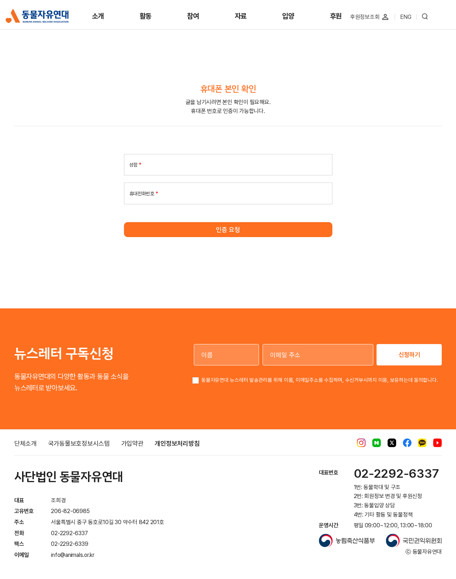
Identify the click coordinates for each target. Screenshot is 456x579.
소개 (98, 16)
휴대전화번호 (143, 193)
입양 (288, 16)
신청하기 (409, 354)
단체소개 (25, 443)
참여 (193, 16)
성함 (135, 165)
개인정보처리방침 (177, 443)
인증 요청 (228, 229)
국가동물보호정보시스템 (79, 443)
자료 (241, 16)
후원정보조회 (365, 17)
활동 (146, 16)
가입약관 (132, 443)
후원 (336, 16)
